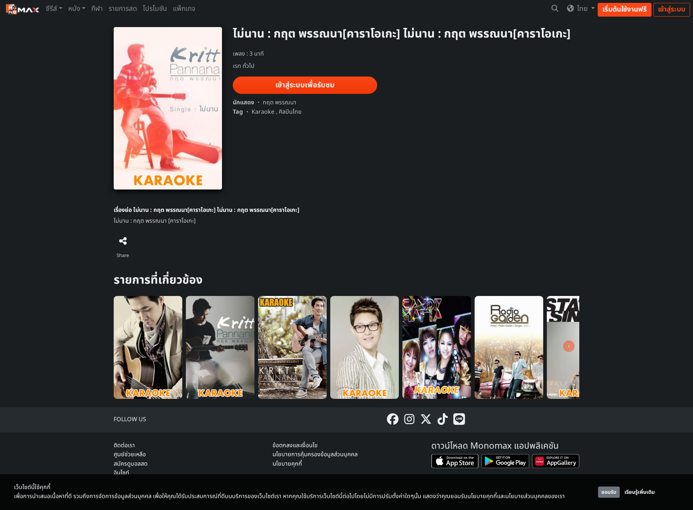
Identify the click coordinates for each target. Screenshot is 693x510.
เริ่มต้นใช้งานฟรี (624, 9)
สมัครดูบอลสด (131, 463)
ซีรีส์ (51, 9)
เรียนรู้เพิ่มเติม (639, 492)
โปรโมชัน (155, 9)
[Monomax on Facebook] (392, 420)
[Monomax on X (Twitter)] (426, 420)
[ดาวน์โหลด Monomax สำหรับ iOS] (455, 462)
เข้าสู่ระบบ (671, 9)
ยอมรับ (608, 492)
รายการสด (123, 9)
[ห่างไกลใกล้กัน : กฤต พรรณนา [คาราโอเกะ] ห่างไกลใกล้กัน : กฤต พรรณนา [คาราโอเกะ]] (148, 347)
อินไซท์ (121, 472)
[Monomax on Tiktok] (442, 420)
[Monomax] (23, 9)
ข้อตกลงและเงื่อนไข (295, 445)
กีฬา (97, 9)
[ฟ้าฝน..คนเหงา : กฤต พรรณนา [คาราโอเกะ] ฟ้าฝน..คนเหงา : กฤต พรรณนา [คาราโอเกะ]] (220, 347)
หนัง (74, 9)
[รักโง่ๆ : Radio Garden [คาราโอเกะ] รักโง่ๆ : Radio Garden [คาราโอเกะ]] (509, 347)
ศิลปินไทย (290, 112)
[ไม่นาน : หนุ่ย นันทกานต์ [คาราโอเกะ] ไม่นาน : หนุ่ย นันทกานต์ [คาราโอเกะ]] (364, 347)
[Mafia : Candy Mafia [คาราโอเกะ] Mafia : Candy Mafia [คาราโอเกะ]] (436, 347)
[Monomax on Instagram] (409, 420)
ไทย (582, 9)
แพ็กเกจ (184, 9)
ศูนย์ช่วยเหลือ (130, 454)
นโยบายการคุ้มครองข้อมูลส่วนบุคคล (315, 454)
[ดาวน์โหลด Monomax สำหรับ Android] (505, 462)
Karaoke (263, 112)
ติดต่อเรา (124, 445)
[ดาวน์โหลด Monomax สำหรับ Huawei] (555, 462)
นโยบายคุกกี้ (287, 463)
